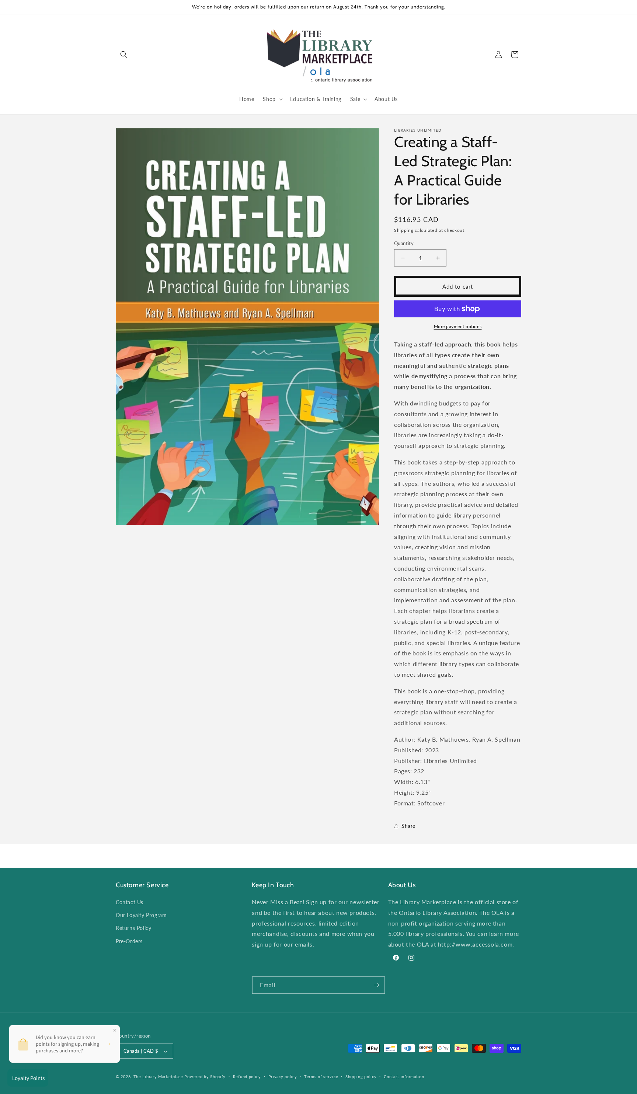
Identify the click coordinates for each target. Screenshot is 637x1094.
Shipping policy (361, 1076)
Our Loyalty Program (141, 915)
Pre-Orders (129, 941)
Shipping (404, 230)
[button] (124, 54)
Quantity (404, 243)
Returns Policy (133, 928)
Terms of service (321, 1076)
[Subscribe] (376, 985)
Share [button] (408, 826)
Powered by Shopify (205, 1076)
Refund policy (247, 1076)
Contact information (404, 1076)
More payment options (458, 326)
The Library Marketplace (158, 1076)
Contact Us (129, 902)
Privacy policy (282, 1076)
